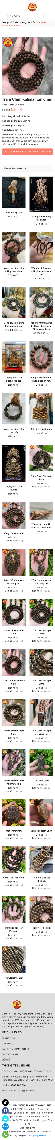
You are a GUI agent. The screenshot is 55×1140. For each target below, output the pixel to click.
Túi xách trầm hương (41, 429)
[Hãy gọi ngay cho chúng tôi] (3, 1134)
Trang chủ (7, 22)
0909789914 (20, 151)
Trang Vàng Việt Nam (37, 1136)
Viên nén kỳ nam (13, 212)
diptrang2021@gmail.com (22, 1090)
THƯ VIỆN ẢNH (10, 1054)
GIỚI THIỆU (7, 1043)
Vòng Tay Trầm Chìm (41, 830)
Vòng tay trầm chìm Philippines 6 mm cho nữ (41, 271)
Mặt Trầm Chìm (41, 780)
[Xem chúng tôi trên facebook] (3, 1110)
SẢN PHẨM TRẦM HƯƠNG (15, 1049)
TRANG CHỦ (12, 15)
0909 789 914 (18, 1085)
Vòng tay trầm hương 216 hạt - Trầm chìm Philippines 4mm (41, 326)
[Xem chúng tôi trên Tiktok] (3, 1102)
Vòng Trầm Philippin (13, 533)
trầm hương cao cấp (24, 22)
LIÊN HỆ (6, 1059)
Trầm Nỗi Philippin (41, 927)
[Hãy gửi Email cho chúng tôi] (3, 1118)
